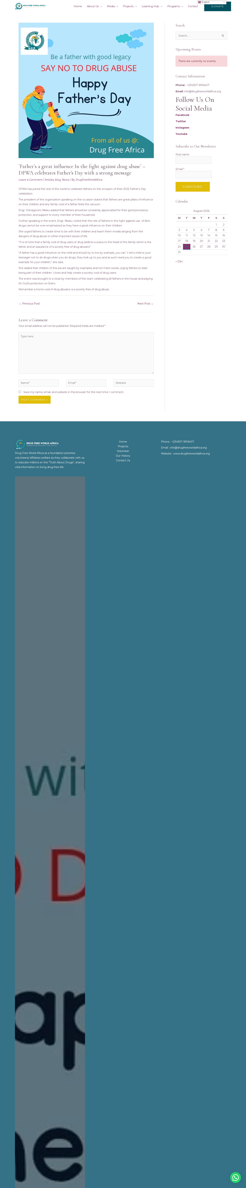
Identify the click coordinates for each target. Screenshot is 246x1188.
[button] (217, 6)
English (205, 2)
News (65, 179)
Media (111, 6)
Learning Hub (150, 6)
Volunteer (123, 451)
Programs (173, 6)
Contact (193, 6)
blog (58, 179)
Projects (128, 6)
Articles (49, 179)
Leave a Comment (30, 179)
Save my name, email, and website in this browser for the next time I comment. (73, 392)
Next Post (145, 303)
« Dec (179, 261)
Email (180, 169)
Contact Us (123, 460)
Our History (123, 455)
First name (182, 154)
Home (78, 6)
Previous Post (29, 303)
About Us (93, 6)
